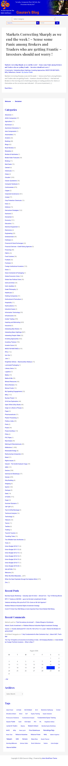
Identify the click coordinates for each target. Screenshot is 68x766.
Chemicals (8, 171)
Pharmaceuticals (10, 414)
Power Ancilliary (10, 431)
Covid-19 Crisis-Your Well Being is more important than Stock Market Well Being (29, 609)
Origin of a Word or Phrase (13, 408)
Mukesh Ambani (33, 726)
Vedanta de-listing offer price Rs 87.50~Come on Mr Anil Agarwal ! (25, 602)
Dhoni (20, 713)
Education (8, 223)
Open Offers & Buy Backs (13, 404)
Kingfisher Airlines (49, 721)
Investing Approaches (38, 70)
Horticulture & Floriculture (13, 299)
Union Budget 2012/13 (12, 553)
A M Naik (18, 710)
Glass (6, 269)
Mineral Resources (10, 381)
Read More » (9, 88)
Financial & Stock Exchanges (14, 243)
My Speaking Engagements (13, 391)
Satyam (9, 739)
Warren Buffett (11, 747)
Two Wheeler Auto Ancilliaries (14, 539)
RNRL (45, 734)
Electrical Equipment (11, 227)
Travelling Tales (10, 536)
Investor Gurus (9, 345)
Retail (6, 457)
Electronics (8, 230)
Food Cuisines (9, 256)
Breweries (8, 151)
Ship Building (9, 480)
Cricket (7, 197)
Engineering (8, 233)
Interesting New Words (12, 329)
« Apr (6, 679)
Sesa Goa (34, 739)
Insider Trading (9, 319)
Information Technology (12, 312)
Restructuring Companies (13, 454)
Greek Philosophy (10, 289)
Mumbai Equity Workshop (49, 726)
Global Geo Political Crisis (13, 279)
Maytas (23, 726)
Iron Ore (7, 355)
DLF (26, 714)
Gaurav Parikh (10, 722)
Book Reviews (9, 148)
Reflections (11, 72)
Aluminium (8, 125)
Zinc (6, 582)
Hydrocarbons (9, 306)
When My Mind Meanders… (13, 576)
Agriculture (8, 121)
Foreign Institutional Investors (14, 266)
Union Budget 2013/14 (12, 556)
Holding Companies (11, 296)
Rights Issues (9, 460)
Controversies (9, 187)
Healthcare (8, 293)
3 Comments (9, 70)
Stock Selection (35, 743)
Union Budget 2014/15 (12, 559)
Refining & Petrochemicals (13, 444)
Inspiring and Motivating (12, 322)
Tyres (6, 543)
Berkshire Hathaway (47, 710)
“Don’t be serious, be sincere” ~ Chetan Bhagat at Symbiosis (34, 622)
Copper (7, 190)
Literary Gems (9, 368)
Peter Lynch (22, 730)
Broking (7, 161)
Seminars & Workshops (12, 474)
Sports (7, 487)
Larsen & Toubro (11, 726)
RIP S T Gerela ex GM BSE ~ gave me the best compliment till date (25, 599)
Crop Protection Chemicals (13, 200)
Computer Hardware (11, 184)
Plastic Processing (10, 418)
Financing (8, 250)
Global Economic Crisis (12, 276)
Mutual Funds (9, 388)
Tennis (7, 523)
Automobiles (9, 134)
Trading (7, 530)
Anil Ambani (28, 710)
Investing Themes (10, 342)
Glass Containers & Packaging (14, 273)
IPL (40, 722)
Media (7, 375)
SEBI (6, 467)
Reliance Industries (21, 734)
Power (7, 428)
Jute (6, 358)
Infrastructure (9, 316)
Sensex (18, 72)
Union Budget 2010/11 (12, 546)
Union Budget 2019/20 (12, 566)
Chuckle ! (8, 177)
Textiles (7, 526)
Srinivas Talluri (24, 743)
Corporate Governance (12, 194)
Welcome (8, 101)
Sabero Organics (54, 734)
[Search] (37, 22)
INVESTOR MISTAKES (52, 70)
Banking (7, 141)
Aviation (7, 138)
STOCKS (7, 497)
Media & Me (8, 378)
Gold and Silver (9, 283)
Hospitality (8, 302)
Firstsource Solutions (12, 718)
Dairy (6, 204)
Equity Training (35, 714)
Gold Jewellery (9, 286)
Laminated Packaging (12, 365)
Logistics (8, 372)
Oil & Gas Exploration (11, 401)
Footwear (8, 263)
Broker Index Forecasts (12, 158)
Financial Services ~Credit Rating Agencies (18, 246)
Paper (7, 411)
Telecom (7, 520)
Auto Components (10, 131)
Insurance (8, 325)
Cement (7, 167)
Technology (8, 516)
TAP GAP (8, 507)
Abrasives (8, 115)
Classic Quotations (11, 181)
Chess (7, 174)
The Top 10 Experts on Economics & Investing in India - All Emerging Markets (29, 640)
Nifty (6, 72)
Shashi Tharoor (45, 739)
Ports (6, 424)
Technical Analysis (11, 513)
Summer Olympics (10, 503)
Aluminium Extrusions (12, 128)
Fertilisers (8, 240)
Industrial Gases (10, 309)
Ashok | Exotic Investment (13, 625)
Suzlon (46, 743)
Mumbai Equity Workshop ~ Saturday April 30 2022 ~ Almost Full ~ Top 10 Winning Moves (33, 596)
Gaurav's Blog (27, 12)
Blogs (6, 144)
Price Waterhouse (34, 730)
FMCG (7, 253)
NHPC (8, 730)
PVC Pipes (8, 437)
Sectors (7, 470)
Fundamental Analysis (28, 717)
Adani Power (9, 710)
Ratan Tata (9, 734)
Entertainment (9, 237)
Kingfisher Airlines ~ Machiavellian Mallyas (18, 362)
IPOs (6, 352)
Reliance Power (35, 734)
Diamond (8, 213)
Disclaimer (18, 101)
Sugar (7, 500)
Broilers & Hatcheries (11, 154)
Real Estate (8, 441)
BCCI (36, 710)
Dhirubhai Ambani (11, 713)
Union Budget (54, 743)
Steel (6, 493)
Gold (20, 722)
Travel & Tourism (10, 533)
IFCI (35, 722)
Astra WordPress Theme (49, 758)
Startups (7, 490)
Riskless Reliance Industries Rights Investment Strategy (22, 606)
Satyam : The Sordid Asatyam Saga (16, 464)
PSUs (6, 434)
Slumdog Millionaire (11, 743)
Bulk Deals (8, 164)
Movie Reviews (9, 385)
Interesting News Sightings (22, 70)
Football (7, 260)
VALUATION (8, 569)
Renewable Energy (10, 451)
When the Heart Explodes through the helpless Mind (21, 579)
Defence (7, 207)
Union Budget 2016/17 (12, 563)
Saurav (7, 629)
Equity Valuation (47, 713)
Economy (8, 220)
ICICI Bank (28, 722)
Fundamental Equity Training (47, 718)
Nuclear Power (9, 398)
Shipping (8, 484)
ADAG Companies (10, 118)
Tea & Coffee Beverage (12, 510)
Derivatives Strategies (12, 210)
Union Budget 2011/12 (12, 549)
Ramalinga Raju (48, 730)
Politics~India (9, 421)
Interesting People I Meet (12, 335)
